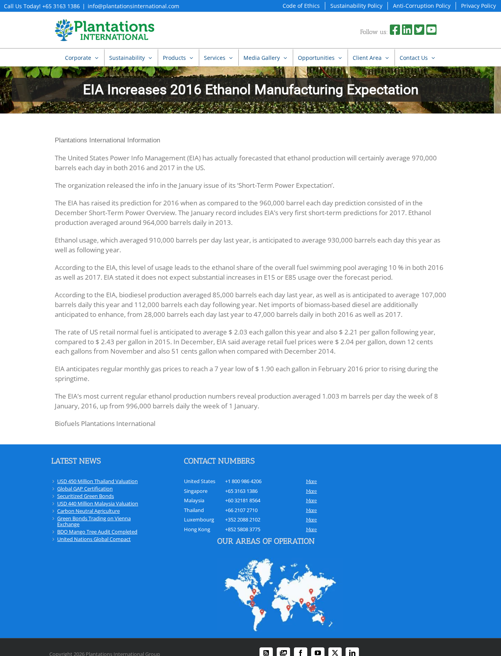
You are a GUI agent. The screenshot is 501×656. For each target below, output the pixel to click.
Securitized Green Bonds (85, 496)
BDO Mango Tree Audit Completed (97, 531)
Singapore (195, 490)
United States (199, 481)
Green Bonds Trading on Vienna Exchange (94, 521)
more (311, 481)
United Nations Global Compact (94, 539)
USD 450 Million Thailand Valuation (97, 481)
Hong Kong (197, 529)
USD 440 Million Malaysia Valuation (97, 503)
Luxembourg (199, 519)
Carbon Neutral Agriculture (88, 510)
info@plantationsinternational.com (133, 6)
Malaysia (194, 500)
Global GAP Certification (85, 488)
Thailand (194, 510)
